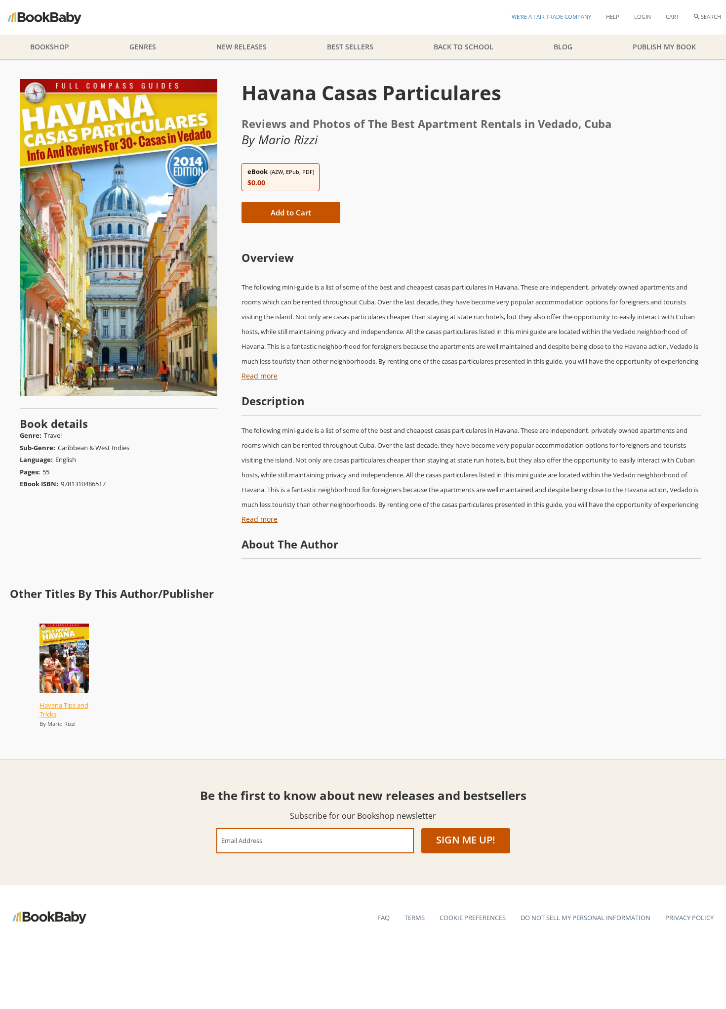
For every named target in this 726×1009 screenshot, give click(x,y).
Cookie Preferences (473, 917)
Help (612, 16)
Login (642, 16)
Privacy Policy (689, 917)
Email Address (241, 840)
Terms (414, 917)
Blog (563, 46)
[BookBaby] (53, 17)
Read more (260, 375)
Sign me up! (465, 839)
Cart (672, 16)
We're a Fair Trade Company (551, 16)
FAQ (383, 917)
